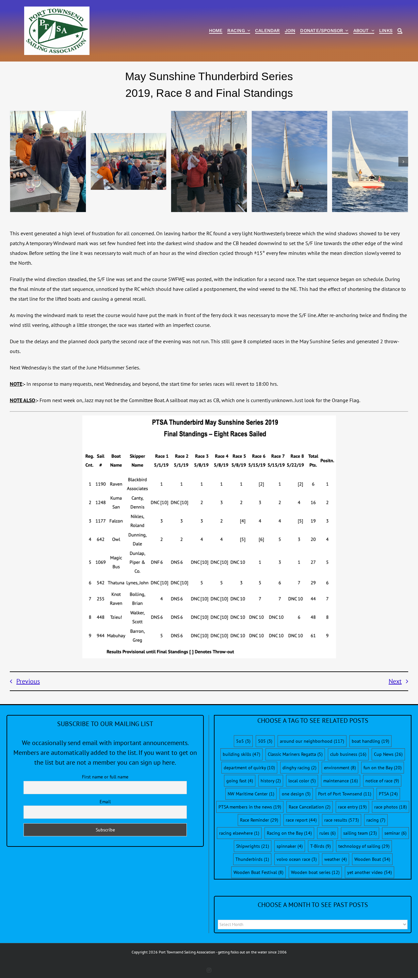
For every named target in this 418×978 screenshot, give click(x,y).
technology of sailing (364, 846)
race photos (390, 807)
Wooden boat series (315, 872)
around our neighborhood (312, 741)
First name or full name (105, 777)
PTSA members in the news (249, 807)
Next (395, 681)
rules (327, 833)
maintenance (340, 781)
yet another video (369, 872)
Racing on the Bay (289, 833)
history (271, 781)
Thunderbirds (252, 859)
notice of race (382, 781)
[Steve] (209, 161)
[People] (129, 161)
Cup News (388, 754)
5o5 (243, 741)
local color (302, 781)
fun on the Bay (382, 768)
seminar (395, 833)
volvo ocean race (297, 859)
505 (265, 741)
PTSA (388, 794)
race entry (352, 807)
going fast (239, 781)
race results (341, 820)
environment (340, 768)
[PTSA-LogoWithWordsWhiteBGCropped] (56, 10)
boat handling (370, 741)
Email (105, 802)
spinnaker (290, 846)
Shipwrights (252, 846)
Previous (28, 681)
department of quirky (249, 768)
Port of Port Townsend (344, 794)
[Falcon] (370, 161)
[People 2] (48, 161)
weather (335, 859)
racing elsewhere (239, 833)
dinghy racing (299, 768)
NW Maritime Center (251, 794)
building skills (241, 754)
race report (301, 820)
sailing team (360, 833)
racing (375, 820)
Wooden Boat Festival (258, 872)
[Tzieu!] (290, 161)
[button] (15, 162)
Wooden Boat (372, 859)
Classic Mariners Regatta (295, 754)
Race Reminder (259, 820)
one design (296, 794)
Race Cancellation (309, 807)
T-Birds (320, 846)
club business (348, 754)
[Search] (399, 31)
